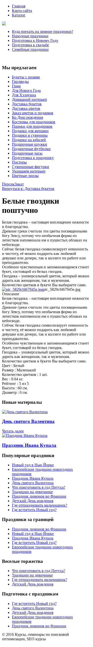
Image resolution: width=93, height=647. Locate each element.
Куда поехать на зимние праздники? (42, 31)
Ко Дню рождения (27, 117)
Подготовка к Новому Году (35, 40)
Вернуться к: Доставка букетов (28, 188)
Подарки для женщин (30, 131)
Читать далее (13, 431)
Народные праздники (30, 36)
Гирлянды (20, 81)
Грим (16, 86)
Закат (19, 184)
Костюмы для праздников (33, 122)
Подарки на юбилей (29, 140)
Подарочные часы (27, 153)
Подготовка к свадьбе (30, 45)
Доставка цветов (26, 108)
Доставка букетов (27, 104)
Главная (18, 6)
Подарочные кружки (29, 144)
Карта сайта (22, 10)
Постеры (19, 162)
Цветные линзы (25, 176)
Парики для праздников (32, 126)
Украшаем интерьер (28, 171)
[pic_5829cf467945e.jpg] (22, 289)
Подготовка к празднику (33, 158)
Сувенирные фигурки (30, 167)
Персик (8, 184)
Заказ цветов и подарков (32, 113)
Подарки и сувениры (30, 135)
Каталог (19, 15)
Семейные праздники (30, 49)
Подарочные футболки (31, 149)
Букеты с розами (26, 77)
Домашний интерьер (29, 99)
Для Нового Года (26, 90)
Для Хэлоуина (24, 95)
